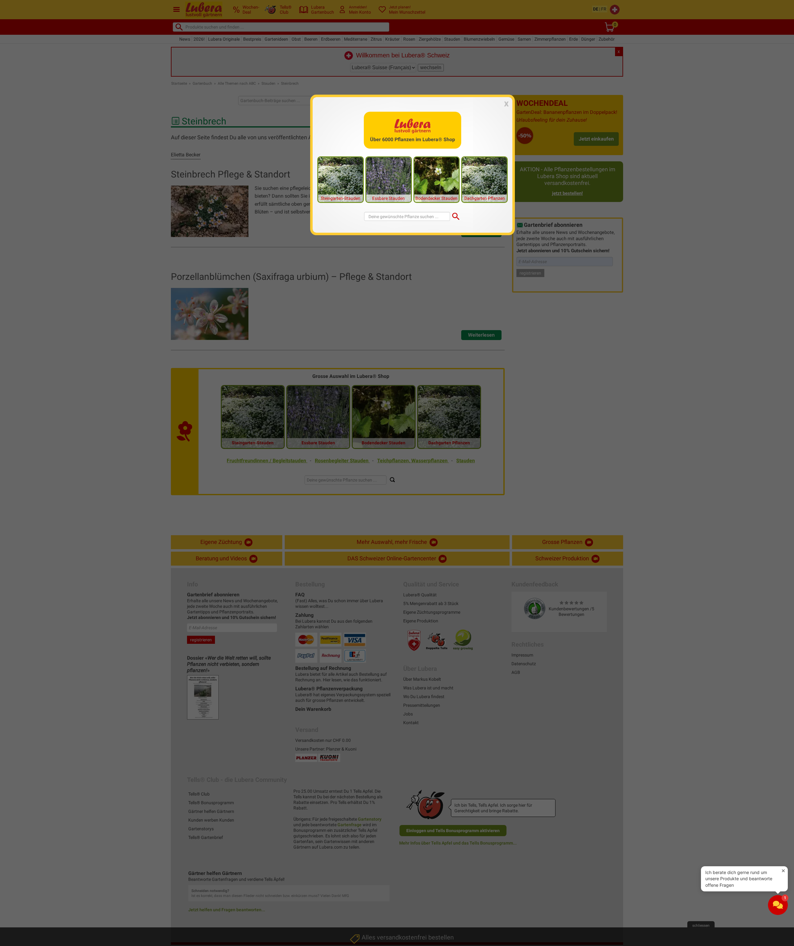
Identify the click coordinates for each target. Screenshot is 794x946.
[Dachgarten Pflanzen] (484, 179)
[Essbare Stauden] (388, 179)
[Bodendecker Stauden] (436, 179)
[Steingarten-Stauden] (340, 179)
